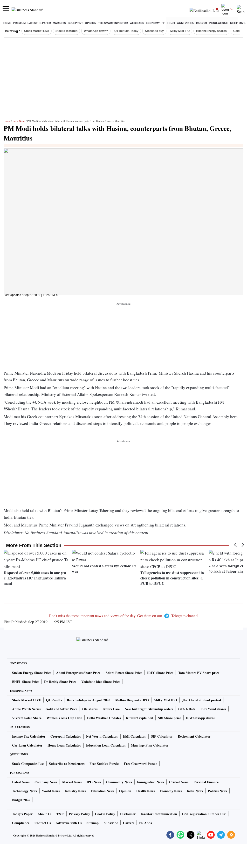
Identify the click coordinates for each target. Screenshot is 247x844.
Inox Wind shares (213, 708)
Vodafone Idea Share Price (100, 681)
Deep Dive (238, 23)
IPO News (94, 782)
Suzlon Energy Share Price (31, 672)
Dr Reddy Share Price (60, 681)
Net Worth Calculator (102, 736)
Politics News (217, 790)
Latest (32, 23)
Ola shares (89, 708)
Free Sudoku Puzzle (104, 763)
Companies (185, 23)
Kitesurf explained (139, 717)
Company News (45, 782)
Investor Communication (159, 813)
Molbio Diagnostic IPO (132, 700)
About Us (44, 813)
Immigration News (150, 782)
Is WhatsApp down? (200, 717)
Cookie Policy (105, 813)
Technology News (24, 790)
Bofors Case (111, 708)
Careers (128, 822)
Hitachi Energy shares (211, 31)
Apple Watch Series (26, 708)
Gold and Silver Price (61, 708)
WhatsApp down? (96, 31)
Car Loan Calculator (27, 745)
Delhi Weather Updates (104, 717)
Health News (145, 790)
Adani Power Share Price (123, 672)
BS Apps (145, 822)
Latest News (20, 782)
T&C (60, 813)
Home (7, 23)
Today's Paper (22, 813)
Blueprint (75, 23)
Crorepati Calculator (65, 736)
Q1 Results (54, 700)
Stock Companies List (28, 763)
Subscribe (111, 822)
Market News (72, 782)
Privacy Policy (79, 813)
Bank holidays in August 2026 (88, 700)
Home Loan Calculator (64, 745)
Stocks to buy (154, 31)
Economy (153, 23)
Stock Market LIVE (26, 700)
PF (163, 23)
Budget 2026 (21, 799)
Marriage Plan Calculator (150, 745)
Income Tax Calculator (28, 736)
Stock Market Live (36, 31)
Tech (171, 23)
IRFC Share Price (160, 672)
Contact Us (42, 822)
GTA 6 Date (186, 708)
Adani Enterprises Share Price (78, 672)
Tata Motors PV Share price (198, 672)
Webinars (137, 23)
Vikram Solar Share (26, 717)
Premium (19, 23)
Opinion (90, 23)
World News (51, 790)
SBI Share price (169, 717)
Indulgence (218, 23)
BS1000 (201, 23)
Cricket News (178, 782)
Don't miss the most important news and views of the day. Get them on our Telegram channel (123, 615)
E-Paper (45, 23)
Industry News (75, 790)
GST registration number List (204, 813)
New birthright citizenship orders (149, 708)
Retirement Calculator (194, 736)
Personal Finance (206, 782)
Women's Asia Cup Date (64, 717)
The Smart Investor (113, 23)
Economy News (171, 790)
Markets (59, 23)
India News (19, 121)
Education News (102, 790)
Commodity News (119, 782)
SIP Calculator (162, 736)
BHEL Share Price (25, 681)
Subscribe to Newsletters (66, 763)
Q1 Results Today (126, 31)
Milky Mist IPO (180, 31)
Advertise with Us (69, 822)
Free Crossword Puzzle (140, 763)
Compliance (20, 822)
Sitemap (93, 822)
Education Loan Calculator (106, 745)
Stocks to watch (66, 31)
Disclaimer (128, 813)
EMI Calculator (134, 736)
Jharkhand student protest (201, 700)
